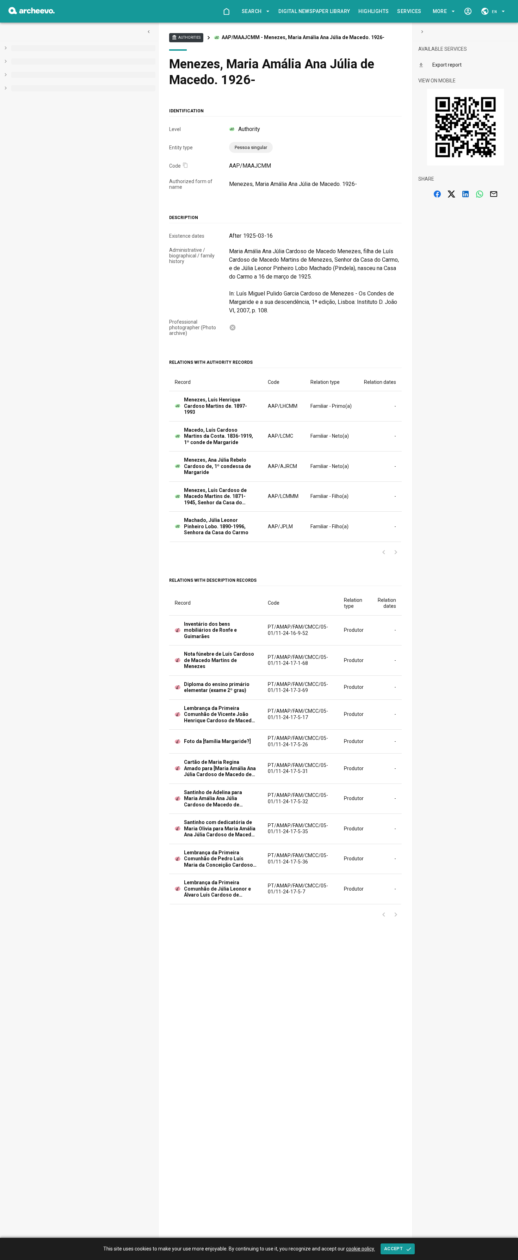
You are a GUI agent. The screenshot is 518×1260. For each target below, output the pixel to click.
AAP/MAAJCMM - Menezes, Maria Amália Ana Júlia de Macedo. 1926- (303, 37)
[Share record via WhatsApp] (480, 194)
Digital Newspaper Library (314, 11)
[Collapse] (148, 31)
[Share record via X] (451, 194)
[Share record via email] (494, 194)
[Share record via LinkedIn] (465, 194)
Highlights (373, 11)
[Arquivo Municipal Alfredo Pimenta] (31, 12)
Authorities (186, 37)
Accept (393, 1248)
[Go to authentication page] (468, 11)
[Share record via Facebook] (437, 194)
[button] (254, 11)
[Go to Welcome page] (226, 11)
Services (409, 11)
